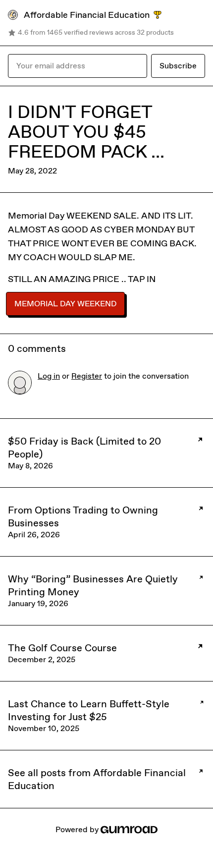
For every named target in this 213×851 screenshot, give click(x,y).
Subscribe (178, 65)
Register (86, 376)
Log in (49, 376)
